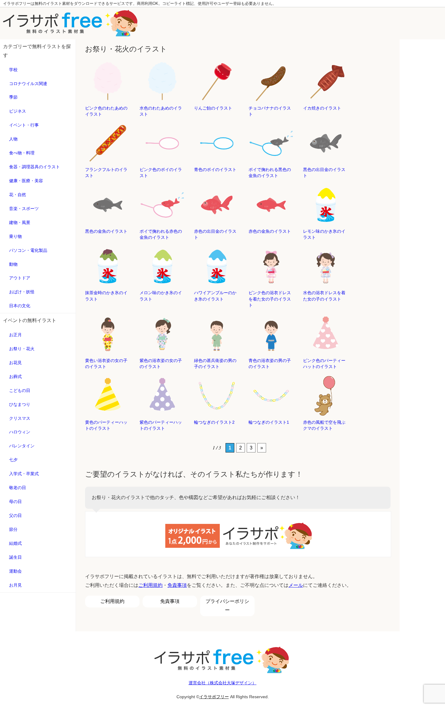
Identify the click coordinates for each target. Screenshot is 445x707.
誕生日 (15, 557)
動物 (13, 264)
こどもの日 (19, 390)
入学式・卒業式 (24, 473)
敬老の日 (17, 487)
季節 (13, 97)
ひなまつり (19, 404)
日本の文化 (19, 305)
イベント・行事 (24, 125)
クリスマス (19, 418)
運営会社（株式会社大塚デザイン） (222, 682)
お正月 (15, 334)
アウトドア (19, 277)
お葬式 (15, 376)
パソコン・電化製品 (28, 250)
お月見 (15, 585)
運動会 (15, 571)
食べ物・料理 (22, 152)
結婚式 (15, 543)
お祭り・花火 (22, 348)
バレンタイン (22, 445)
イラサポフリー (214, 696)
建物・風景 (19, 222)
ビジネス (17, 111)
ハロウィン (19, 431)
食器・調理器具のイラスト (34, 166)
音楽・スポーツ (24, 208)
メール (295, 585)
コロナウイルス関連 (28, 83)
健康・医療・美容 (26, 180)
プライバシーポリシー (227, 606)
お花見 (15, 362)
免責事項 (177, 585)
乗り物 (15, 236)
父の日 (15, 515)
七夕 (13, 459)
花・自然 (17, 194)
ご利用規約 (150, 585)
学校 (13, 69)
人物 (13, 138)
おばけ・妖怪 (22, 291)
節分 (13, 529)
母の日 (15, 501)
